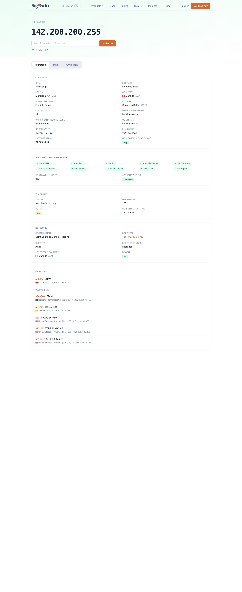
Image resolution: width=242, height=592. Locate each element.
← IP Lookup (38, 21)
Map (55, 64)
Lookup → (107, 43)
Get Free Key (201, 5)
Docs (112, 5)
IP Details (40, 64)
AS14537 (40, 339)
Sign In (185, 5)
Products (96, 5)
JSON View (71, 64)
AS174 (38, 317)
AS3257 (39, 328)
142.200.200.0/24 (132, 237)
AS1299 (39, 307)
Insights (152, 5)
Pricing (124, 5)
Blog (168, 5)
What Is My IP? (39, 50)
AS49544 (40, 296)
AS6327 (39, 279)
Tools (137, 5)
